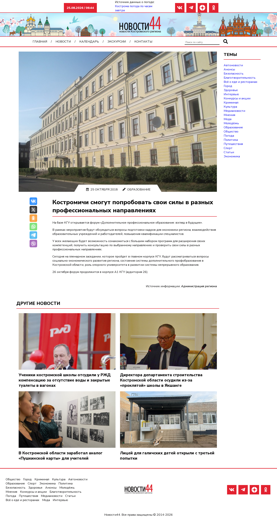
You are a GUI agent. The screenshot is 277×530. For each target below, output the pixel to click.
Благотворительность (240, 78)
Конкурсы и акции (237, 98)
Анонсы (229, 69)
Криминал (231, 103)
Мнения (229, 115)
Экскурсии (116, 42)
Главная (40, 42)
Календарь (89, 42)
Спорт (228, 148)
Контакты (143, 42)
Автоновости (233, 65)
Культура (230, 107)
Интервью (231, 94)
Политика (231, 140)
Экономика (232, 156)
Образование (139, 189)
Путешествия (233, 144)
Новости (63, 42)
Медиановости (234, 111)
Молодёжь (231, 123)
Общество (231, 131)
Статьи (229, 152)
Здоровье (231, 90)
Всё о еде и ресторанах (240, 82)
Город (228, 86)
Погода (229, 136)
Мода (227, 119)
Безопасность (233, 74)
